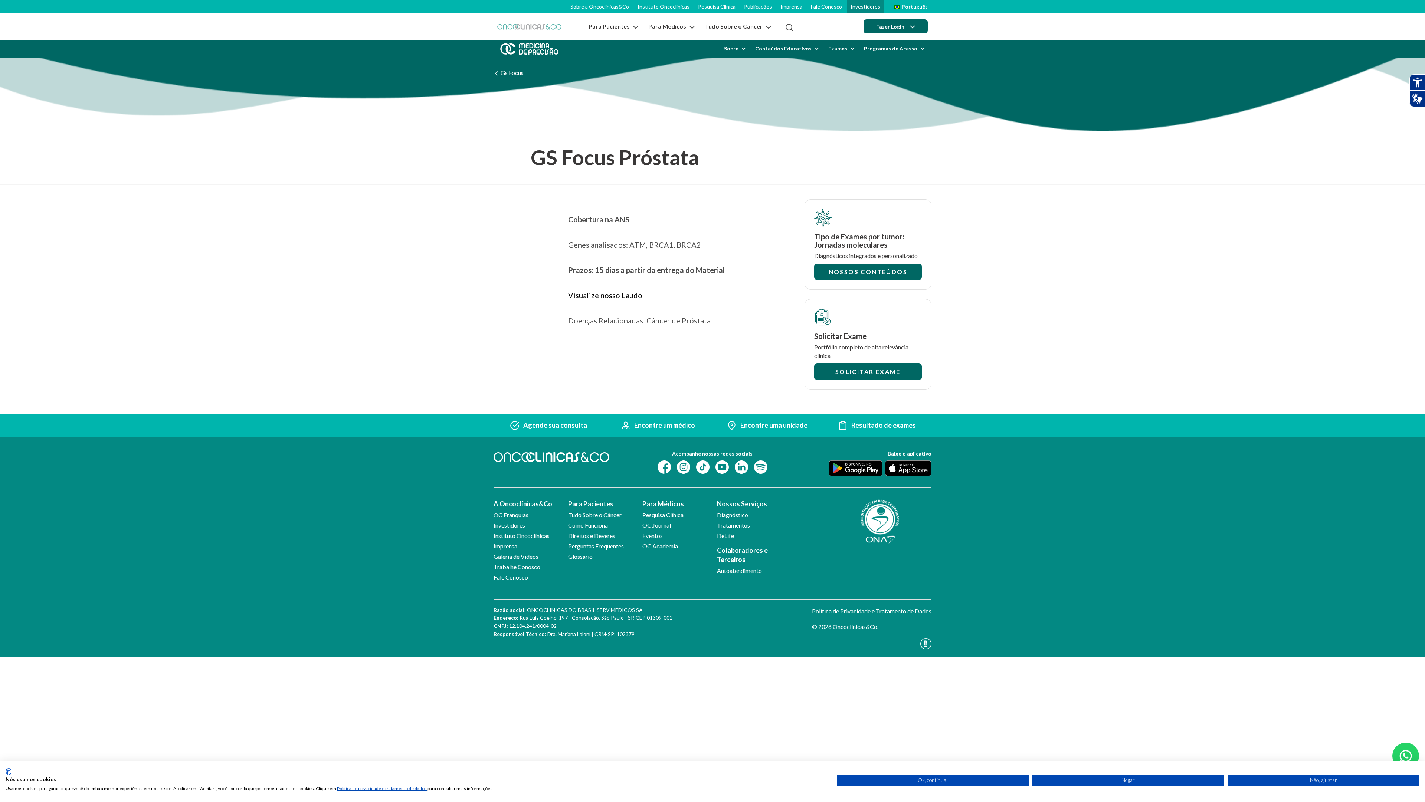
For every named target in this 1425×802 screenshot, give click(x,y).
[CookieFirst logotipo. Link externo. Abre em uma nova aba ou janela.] (8, 771)
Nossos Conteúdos (868, 271)
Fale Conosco (826, 6)
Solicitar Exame (868, 371)
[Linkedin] (741, 466)
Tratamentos (733, 525)
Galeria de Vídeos (516, 556)
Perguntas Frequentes (596, 546)
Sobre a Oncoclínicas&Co (599, 6)
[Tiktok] (703, 466)
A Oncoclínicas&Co (523, 504)
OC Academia (660, 546)
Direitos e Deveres (591, 535)
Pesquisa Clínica (717, 6)
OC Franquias (511, 514)
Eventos (652, 535)
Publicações (758, 6)
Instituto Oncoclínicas (663, 6)
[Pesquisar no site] (789, 27)
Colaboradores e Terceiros (742, 555)
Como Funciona (588, 525)
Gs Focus (512, 72)
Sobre (731, 48)
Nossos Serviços (742, 504)
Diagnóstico (732, 514)
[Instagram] (683, 466)
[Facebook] (664, 466)
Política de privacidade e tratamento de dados (382, 788)
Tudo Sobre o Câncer (595, 514)
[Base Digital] (871, 643)
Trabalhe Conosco (517, 566)
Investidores (865, 6)
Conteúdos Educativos (783, 48)
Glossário (580, 556)
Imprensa (791, 6)
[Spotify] (760, 466)
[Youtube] (722, 466)
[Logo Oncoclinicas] (529, 26)
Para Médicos (663, 504)
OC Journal (656, 525)
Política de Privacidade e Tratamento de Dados (871, 610)
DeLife (725, 535)
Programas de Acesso (890, 48)
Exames (837, 48)
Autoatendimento (739, 570)
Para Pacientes (590, 504)
